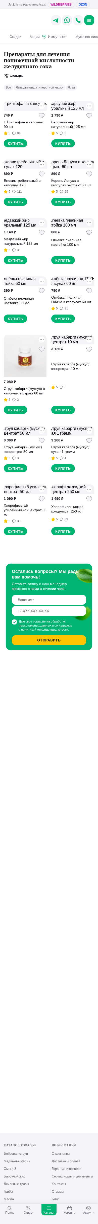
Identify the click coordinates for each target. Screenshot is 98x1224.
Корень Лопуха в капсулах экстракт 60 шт (71, 183)
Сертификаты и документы (72, 1176)
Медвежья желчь (17, 1161)
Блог (55, 1199)
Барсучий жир (14, 1176)
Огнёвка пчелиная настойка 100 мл (66, 242)
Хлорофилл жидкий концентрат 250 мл (67, 509)
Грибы (8, 1191)
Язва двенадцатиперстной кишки (39, 87)
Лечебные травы (16, 1184)
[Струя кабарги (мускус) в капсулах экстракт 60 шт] (25, 356)
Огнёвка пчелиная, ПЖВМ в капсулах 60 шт (71, 299)
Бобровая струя (16, 1153)
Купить (15, 144)
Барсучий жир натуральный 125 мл (68, 124)
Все (8, 87)
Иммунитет (57, 37)
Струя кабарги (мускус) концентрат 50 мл (23, 449)
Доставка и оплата (66, 1161)
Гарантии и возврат (66, 1169)
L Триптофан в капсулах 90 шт (24, 124)
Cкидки (15, 37)
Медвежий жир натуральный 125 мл (21, 241)
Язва (71, 87)
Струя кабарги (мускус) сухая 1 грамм (70, 449)
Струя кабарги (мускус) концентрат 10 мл (70, 366)
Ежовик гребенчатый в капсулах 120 (22, 183)
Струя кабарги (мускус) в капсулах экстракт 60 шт (24, 391)
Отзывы (58, 1191)
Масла (9, 1199)
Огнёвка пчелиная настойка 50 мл (19, 300)
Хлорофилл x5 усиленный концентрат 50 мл (25, 510)
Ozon (83, 4)
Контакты (59, 1184)
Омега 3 (10, 1169)
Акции (35, 37)
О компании (61, 1153)
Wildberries (61, 4)
